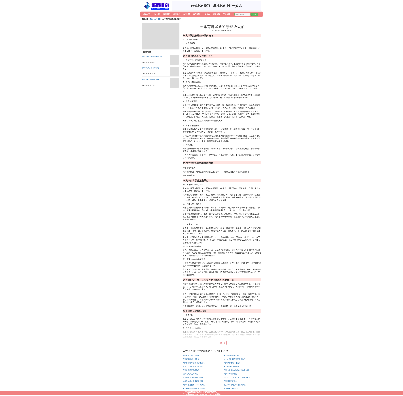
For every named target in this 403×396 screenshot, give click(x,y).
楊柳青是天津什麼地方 (150, 68)
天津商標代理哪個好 (231, 366)
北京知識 (156, 14)
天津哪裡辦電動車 (230, 381)
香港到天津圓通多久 (231, 388)
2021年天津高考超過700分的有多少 (237, 377)
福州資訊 (166, 14)
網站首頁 (146, 14)
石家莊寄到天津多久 (190, 374)
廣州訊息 (176, 14)
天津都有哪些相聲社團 (191, 359)
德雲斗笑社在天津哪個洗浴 (193, 381)
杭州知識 (186, 14)
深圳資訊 (216, 14)
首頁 (151, 19)
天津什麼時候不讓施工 (191, 370)
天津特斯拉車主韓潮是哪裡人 (194, 363)
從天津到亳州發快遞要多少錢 (234, 385)
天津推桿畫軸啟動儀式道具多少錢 (236, 370)
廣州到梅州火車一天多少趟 (152, 56)
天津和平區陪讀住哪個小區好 (194, 388)
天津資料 (226, 14)
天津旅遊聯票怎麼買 (231, 355)
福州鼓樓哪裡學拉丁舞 (150, 79)
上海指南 (206, 14)
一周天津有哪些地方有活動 (193, 366)
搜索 (254, 14)
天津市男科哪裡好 (230, 374)
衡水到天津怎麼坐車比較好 (193, 377)
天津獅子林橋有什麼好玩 (233, 363)
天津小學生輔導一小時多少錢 (194, 385)
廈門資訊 (196, 14)
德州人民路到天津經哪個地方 (234, 359)
